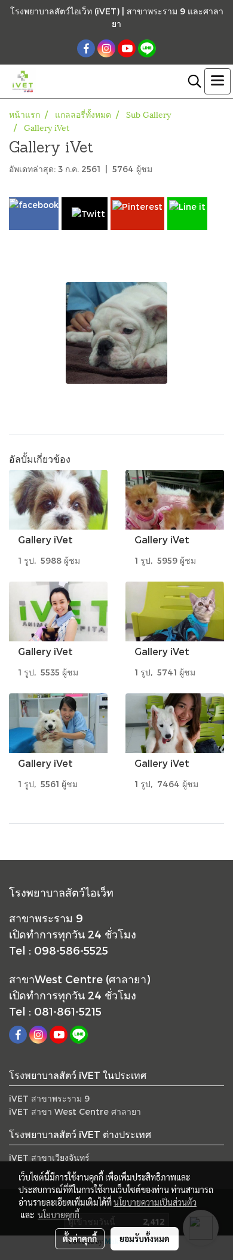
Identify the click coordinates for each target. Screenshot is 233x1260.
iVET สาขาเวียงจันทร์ (49, 1157)
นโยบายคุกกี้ (58, 1214)
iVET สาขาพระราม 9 (49, 1098)
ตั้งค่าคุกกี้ (80, 1238)
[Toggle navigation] (217, 81)
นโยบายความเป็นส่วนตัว (155, 1202)
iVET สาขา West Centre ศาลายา (75, 1111)
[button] (191, 81)
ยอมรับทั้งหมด (144, 1238)
